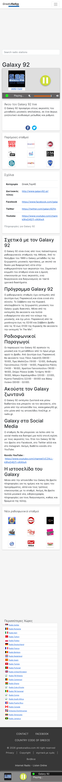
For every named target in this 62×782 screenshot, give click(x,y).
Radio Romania (15, 629)
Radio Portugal (15, 668)
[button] (23, 776)
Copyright (25, 752)
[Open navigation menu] (56, 4)
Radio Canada (14, 707)
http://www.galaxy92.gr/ (35, 191)
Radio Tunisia (14, 664)
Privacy (10, 752)
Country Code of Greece (32, 740)
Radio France (14, 648)
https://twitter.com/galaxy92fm (39, 208)
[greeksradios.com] (10, 4)
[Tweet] (34, 127)
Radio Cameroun (15, 679)
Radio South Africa (16, 699)
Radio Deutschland (16, 644)
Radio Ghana (14, 683)
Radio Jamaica (15, 718)
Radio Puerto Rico (16, 703)
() (14, 88)
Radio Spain (13, 660)
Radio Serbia (14, 625)
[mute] (29, 95)
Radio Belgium (14, 652)
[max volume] (57, 95)
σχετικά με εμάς (45, 752)
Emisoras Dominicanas (18, 711)
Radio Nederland (15, 656)
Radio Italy (13, 633)
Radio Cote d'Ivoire (16, 687)
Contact (22, 733)
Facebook (42, 733)
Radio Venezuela (15, 715)
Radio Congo (14, 695)
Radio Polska (14, 640)
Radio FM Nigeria (16, 676)
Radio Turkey (14, 637)
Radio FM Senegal (16, 691)
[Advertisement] (31, 29)
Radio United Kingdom (18, 672)
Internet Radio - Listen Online (31, 765)
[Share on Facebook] (28, 127)
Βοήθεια (31, 759)
